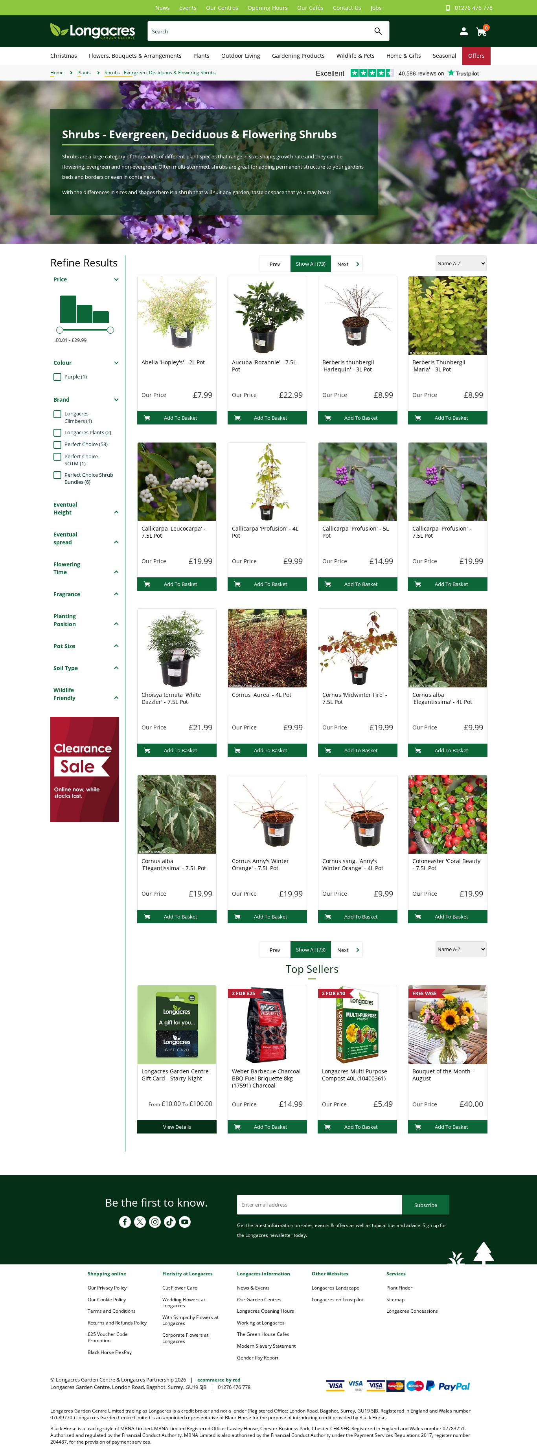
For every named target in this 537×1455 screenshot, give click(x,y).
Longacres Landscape (335, 1287)
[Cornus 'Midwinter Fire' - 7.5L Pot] (357, 647)
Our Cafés (310, 7)
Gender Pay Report (257, 1357)
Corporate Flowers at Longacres (185, 1338)
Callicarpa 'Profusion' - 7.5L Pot (441, 532)
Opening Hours (268, 7)
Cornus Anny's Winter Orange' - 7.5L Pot (260, 864)
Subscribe (425, 1205)
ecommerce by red (219, 1379)
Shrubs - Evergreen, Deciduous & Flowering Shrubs (160, 72)
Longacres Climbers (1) (78, 417)
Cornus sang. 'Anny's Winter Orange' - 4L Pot (352, 864)
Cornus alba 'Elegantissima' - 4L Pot (442, 698)
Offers (476, 55)
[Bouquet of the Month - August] (447, 1023)
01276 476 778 (474, 7)
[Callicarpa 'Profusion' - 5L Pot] (357, 481)
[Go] (378, 31)
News (162, 7)
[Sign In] (462, 30)
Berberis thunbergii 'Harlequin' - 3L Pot (348, 365)
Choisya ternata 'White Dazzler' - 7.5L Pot (171, 698)
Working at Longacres (261, 1322)
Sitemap (395, 1299)
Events (188, 7)
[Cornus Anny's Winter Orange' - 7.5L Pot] (267, 813)
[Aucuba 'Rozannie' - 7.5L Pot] (267, 314)
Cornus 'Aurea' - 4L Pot (261, 694)
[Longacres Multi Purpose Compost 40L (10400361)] (357, 1023)
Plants (201, 55)
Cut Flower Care (179, 1287)
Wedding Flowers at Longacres (183, 1302)
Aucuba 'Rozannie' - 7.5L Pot (264, 365)
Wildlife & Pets (356, 55)
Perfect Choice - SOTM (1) (82, 460)
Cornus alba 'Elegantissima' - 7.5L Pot (174, 864)
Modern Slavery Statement (266, 1346)
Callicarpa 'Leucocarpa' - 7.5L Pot (174, 532)
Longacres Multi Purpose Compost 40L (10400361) (354, 1074)
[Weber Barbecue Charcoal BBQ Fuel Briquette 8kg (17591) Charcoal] (267, 1023)
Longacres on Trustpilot (337, 1299)
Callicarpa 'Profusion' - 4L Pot (265, 532)
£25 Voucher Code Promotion (108, 1337)
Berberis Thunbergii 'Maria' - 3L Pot (438, 365)
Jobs (376, 7)
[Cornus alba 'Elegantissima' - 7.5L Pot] (177, 813)
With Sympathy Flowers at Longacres (190, 1320)
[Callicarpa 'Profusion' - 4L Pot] (267, 481)
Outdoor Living (240, 55)
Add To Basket (180, 417)
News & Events (253, 1287)
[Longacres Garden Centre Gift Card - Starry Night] (177, 1023)
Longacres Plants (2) (87, 432)
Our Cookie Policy (107, 1299)
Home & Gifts (403, 55)
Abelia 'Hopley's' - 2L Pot (173, 362)
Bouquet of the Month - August (443, 1074)
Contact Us (347, 7)
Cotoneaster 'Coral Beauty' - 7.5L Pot (447, 864)
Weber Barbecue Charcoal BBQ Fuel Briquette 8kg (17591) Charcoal (266, 1078)
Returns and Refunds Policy (117, 1322)
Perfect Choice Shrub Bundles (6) (88, 478)
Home (57, 72)
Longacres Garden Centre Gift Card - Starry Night (175, 1074)
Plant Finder (399, 1287)
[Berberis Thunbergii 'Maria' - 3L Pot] (447, 314)
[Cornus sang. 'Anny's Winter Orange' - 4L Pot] (357, 813)
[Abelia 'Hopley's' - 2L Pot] (177, 314)
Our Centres (222, 7)
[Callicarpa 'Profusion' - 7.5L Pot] (447, 481)
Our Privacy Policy (107, 1287)
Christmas (63, 55)
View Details (177, 1126)
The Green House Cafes (263, 1334)
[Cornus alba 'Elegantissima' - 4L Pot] (447, 647)
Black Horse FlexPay (110, 1352)
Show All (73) (311, 263)
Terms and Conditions (112, 1311)
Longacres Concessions (412, 1311)
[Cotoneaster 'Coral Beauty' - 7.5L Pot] (447, 813)
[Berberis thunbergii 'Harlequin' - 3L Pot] (357, 314)
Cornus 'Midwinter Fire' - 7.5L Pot (354, 698)
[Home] (92, 30)
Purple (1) (75, 376)
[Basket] (479, 29)
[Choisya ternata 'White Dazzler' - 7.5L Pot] (177, 647)
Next (343, 264)
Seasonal (444, 55)
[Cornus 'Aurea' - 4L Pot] (267, 647)
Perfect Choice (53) (86, 444)
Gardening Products (298, 55)
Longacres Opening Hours (265, 1311)
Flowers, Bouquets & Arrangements (135, 55)
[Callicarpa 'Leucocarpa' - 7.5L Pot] (177, 481)
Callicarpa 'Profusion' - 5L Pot (355, 532)
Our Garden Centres (259, 1299)
